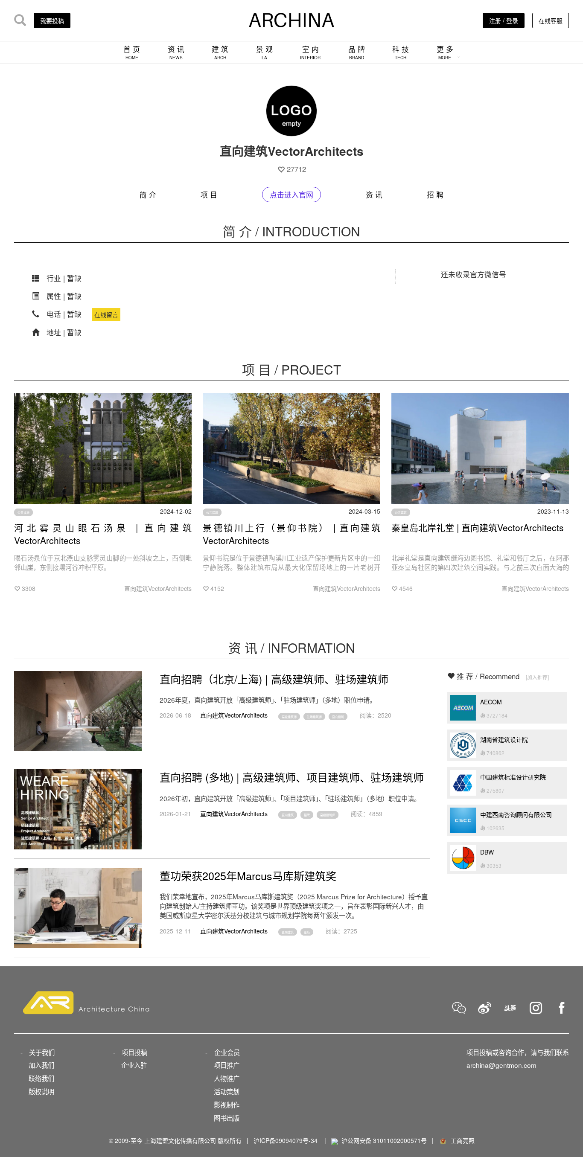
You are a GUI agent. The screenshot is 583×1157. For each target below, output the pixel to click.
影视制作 (226, 1104)
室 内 (310, 52)
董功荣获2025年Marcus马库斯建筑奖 (248, 875)
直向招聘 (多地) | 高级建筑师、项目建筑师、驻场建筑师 (292, 777)
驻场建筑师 (314, 716)
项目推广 (226, 1065)
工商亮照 (461, 1140)
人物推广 (226, 1078)
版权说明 (41, 1091)
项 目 (209, 194)
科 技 (400, 52)
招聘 (307, 815)
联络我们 (41, 1078)
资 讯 (176, 52)
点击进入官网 (291, 194)
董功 (307, 932)
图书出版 (226, 1117)
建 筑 (220, 52)
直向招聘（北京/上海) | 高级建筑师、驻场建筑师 (274, 678)
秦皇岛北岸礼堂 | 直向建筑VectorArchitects (477, 527)
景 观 (264, 52)
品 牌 (356, 52)
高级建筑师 (289, 716)
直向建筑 (338, 716)
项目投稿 (134, 1052)
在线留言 (106, 314)
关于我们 (42, 1052)
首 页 (131, 52)
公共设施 (23, 512)
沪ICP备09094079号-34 (286, 1140)
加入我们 (41, 1065)
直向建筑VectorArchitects (234, 715)
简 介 (148, 194)
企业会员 (227, 1052)
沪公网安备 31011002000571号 (384, 1140)
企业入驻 (134, 1065)
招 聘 (435, 194)
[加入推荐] (537, 677)
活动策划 (226, 1091)
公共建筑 (212, 512)
